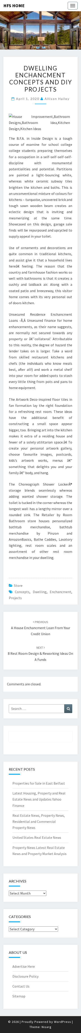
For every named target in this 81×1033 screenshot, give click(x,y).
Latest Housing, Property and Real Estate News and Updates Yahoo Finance (38, 799)
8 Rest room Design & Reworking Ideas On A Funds (40, 654)
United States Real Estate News (36, 837)
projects (15, 598)
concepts (22, 592)
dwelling (40, 592)
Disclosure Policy (25, 976)
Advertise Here (23, 966)
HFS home (14, 5)
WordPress (62, 1022)
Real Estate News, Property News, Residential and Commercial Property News (38, 821)
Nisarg (47, 1027)
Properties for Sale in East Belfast (38, 783)
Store (18, 585)
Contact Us (20, 986)
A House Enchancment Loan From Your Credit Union (40, 628)
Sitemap (18, 996)
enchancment (60, 592)
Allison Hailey (57, 99)
